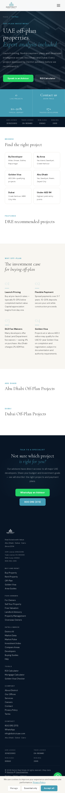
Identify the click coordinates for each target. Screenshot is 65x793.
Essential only (30, 788)
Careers (9, 702)
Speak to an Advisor (18, 78)
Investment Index (13, 643)
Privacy (8, 776)
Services (9, 698)
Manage (14, 788)
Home (5, 17)
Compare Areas (12, 647)
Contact (9, 706)
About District (11, 690)
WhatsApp (10, 729)
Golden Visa (10, 584)
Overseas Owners (13, 620)
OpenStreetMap (22, 772)
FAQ (7, 659)
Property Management (15, 616)
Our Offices (10, 694)
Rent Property (11, 576)
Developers (10, 651)
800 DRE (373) (32, 501)
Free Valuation (11, 608)
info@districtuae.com (15, 733)
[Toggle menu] (58, 5)
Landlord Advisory (13, 612)
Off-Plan (9, 580)
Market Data (10, 635)
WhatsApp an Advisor (32, 492)
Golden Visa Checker (15, 678)
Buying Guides (11, 655)
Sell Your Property (13, 604)
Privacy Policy (39, 782)
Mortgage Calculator (14, 674)
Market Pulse (11, 639)
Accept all (49, 788)
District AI (9, 631)
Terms (7, 714)
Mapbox (10, 772)
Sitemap (23, 776)
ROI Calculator (47, 78)
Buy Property (11, 572)
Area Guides (10, 588)
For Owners (10, 600)
